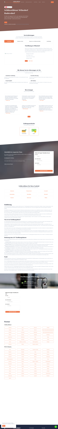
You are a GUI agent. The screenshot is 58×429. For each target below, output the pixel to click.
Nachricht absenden (44, 170)
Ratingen (48, 366)
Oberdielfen (29, 194)
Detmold (22, 373)
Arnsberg (35, 373)
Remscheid (10, 363)
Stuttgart (35, 354)
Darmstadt (22, 339)
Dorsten (10, 373)
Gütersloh (48, 363)
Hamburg (48, 349)
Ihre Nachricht (7, 304)
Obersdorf (46, 194)
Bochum (48, 354)
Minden (48, 368)
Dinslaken (48, 375)
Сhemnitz (35, 339)
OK (3, 425)
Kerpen (10, 378)
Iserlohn (23, 366)
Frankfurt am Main (35, 349)
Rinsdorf (12, 197)
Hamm (10, 341)
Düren (35, 366)
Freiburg (10, 339)
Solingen (48, 341)
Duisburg (10, 327)
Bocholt (23, 375)
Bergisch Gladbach (35, 344)
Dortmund (10, 356)
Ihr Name (36, 154)
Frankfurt (10, 332)
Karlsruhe (22, 334)
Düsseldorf (22, 349)
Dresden (48, 327)
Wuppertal (10, 354)
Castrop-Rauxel (48, 373)
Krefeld (23, 356)
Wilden (46, 197)
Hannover (35, 327)
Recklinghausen (48, 361)
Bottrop (23, 344)
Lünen (10, 368)
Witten (10, 366)
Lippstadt (35, 375)
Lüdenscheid (10, 375)
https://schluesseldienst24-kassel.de (48, 332)
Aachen (48, 339)
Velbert (35, 368)
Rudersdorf (29, 197)
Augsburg (35, 334)
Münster (10, 334)
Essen (23, 327)
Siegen (35, 363)
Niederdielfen (12, 194)
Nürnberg (22, 354)
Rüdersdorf (35, 332)
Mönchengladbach (35, 341)
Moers (23, 363)
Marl (22, 368)
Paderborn (10, 344)
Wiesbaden (48, 334)
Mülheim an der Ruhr (23, 341)
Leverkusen (22, 332)
